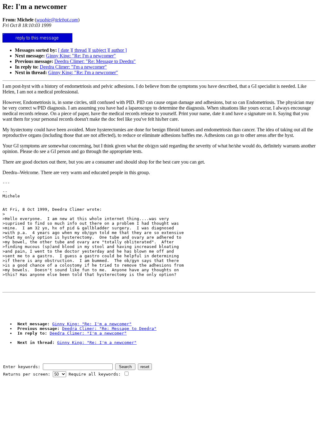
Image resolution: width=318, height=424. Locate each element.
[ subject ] (99, 50)
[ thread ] (80, 50)
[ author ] (118, 50)
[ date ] (65, 50)
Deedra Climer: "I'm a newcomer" (73, 67)
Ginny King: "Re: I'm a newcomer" (81, 55)
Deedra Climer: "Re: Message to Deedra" (95, 61)
